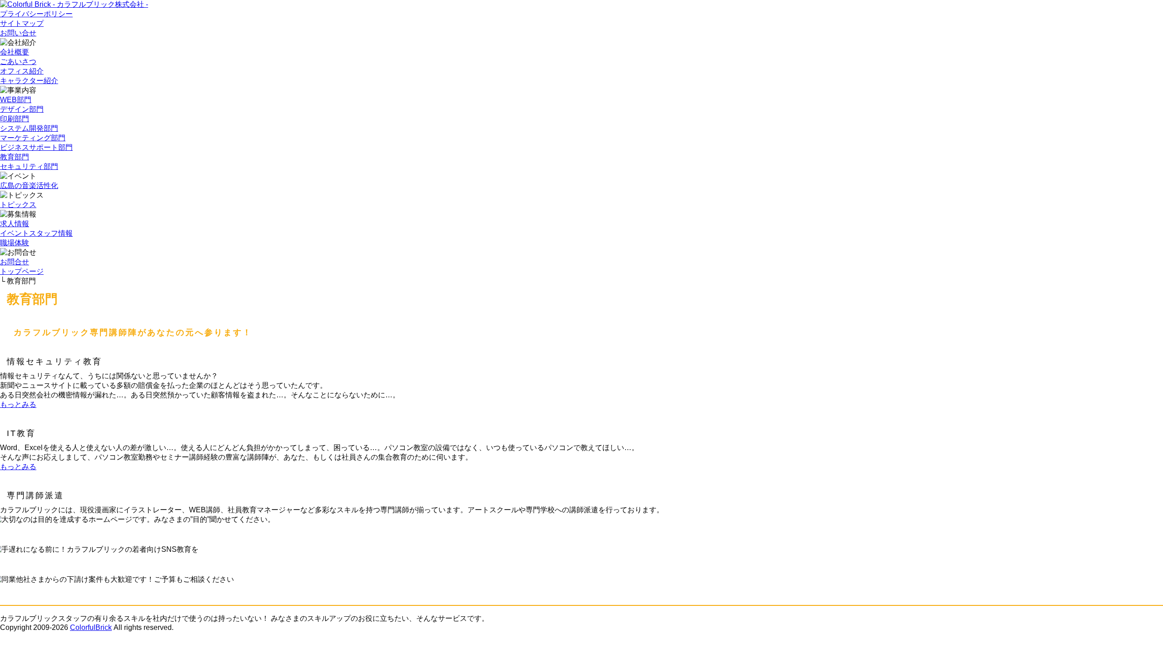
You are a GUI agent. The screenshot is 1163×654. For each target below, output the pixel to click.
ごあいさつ (18, 61)
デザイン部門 (22, 109)
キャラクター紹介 (29, 80)
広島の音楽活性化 (29, 185)
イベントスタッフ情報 (36, 233)
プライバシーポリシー (36, 14)
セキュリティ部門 (29, 166)
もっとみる (18, 404)
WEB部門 (15, 100)
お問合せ (14, 262)
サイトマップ (22, 23)
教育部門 (14, 157)
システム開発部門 (29, 128)
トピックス (18, 204)
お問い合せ (18, 33)
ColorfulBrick (91, 627)
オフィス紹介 (22, 71)
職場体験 (14, 243)
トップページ (22, 271)
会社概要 (14, 52)
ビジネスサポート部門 (36, 147)
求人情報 (14, 224)
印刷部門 (14, 119)
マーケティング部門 (32, 138)
